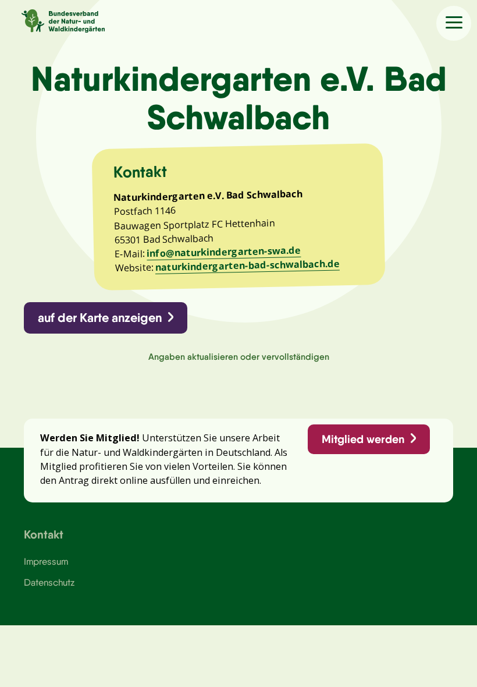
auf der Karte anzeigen (100, 317)
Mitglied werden (363, 439)
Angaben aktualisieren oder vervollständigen (238, 356)
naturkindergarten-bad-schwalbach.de (247, 265)
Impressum (46, 561)
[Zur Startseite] (52, 19)
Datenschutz (49, 582)
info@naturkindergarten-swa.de (224, 252)
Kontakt (43, 534)
